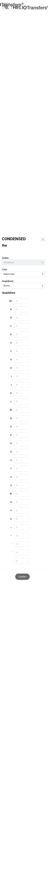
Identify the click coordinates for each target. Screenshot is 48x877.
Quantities (8, 292)
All (10, 301)
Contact (22, 576)
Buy (4, 245)
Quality (5, 258)
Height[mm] (7, 281)
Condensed (14, 239)
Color (4, 269)
